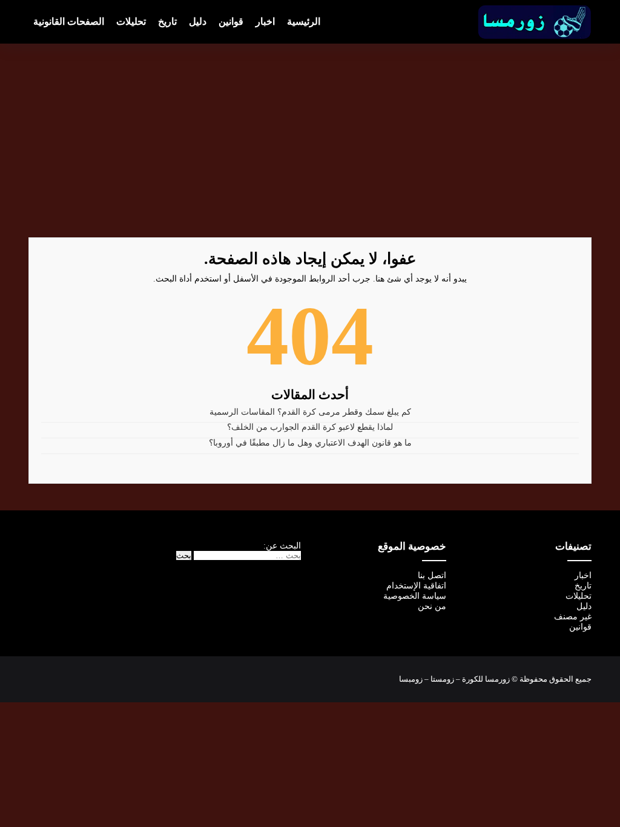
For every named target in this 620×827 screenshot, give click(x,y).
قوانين (231, 21)
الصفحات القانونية (68, 21)
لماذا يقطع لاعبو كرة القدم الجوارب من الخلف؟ (310, 427)
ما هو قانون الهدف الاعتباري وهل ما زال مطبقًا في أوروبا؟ (310, 442)
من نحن (432, 606)
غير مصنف (573, 616)
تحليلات (131, 21)
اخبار (265, 21)
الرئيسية (303, 21)
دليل (197, 21)
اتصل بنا (432, 575)
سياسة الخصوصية (414, 596)
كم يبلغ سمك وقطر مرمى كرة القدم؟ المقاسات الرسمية (310, 412)
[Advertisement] (310, 140)
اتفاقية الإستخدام (416, 585)
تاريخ (167, 21)
